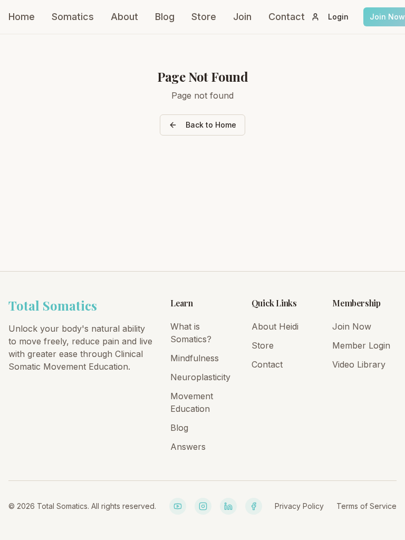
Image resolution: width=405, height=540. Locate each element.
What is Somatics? (190, 332)
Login (338, 16)
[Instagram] (203, 506)
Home (21, 16)
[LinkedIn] (228, 506)
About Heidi (275, 326)
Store (203, 16)
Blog (165, 16)
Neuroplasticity (200, 377)
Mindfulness (194, 358)
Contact (286, 16)
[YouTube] (177, 506)
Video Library (358, 364)
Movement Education (191, 402)
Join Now (351, 326)
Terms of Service (366, 506)
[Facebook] (253, 506)
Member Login (361, 345)
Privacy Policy (299, 506)
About (124, 16)
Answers (188, 446)
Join (242, 16)
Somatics (73, 16)
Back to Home (211, 124)
